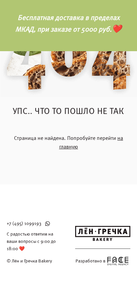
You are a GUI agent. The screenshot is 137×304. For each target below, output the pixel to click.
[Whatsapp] (47, 223)
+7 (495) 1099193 (24, 223)
